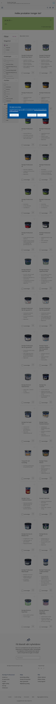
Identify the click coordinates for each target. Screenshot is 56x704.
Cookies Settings (14, 115)
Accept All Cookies (32, 115)
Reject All (42, 115)
